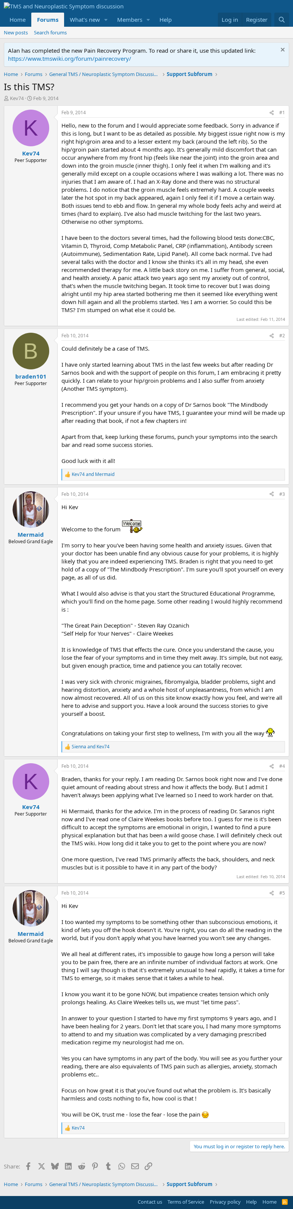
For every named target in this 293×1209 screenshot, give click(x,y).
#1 (282, 112)
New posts (16, 32)
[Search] (281, 20)
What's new (85, 19)
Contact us (150, 1201)
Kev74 (17, 98)
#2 (282, 335)
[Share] (272, 112)
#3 (282, 494)
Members (129, 19)
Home (18, 19)
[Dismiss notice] (282, 51)
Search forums (50, 32)
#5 (282, 893)
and (93, 474)
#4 (282, 766)
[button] (106, 20)
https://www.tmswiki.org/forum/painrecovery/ (69, 58)
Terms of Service (185, 1201)
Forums (47, 19)
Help (165, 19)
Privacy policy (225, 1201)
